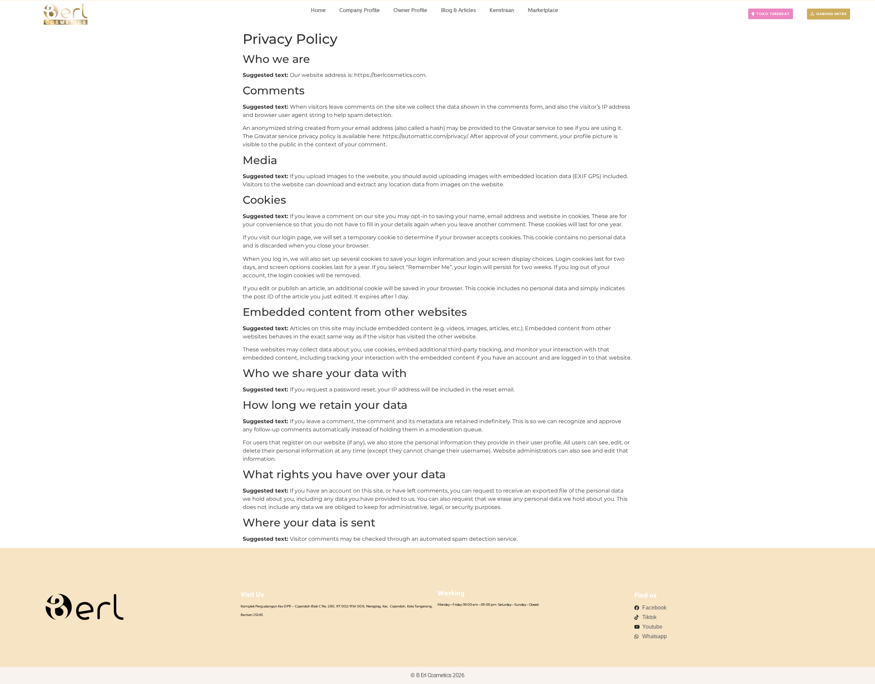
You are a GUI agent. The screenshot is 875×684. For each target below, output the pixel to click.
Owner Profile (410, 10)
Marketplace (543, 10)
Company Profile (359, 10)
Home (318, 10)
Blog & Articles (458, 10)
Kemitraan (501, 10)
